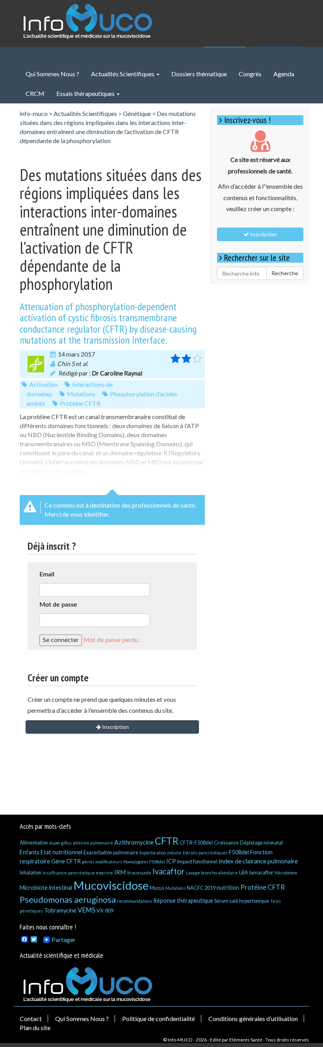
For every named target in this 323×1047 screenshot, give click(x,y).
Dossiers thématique (199, 73)
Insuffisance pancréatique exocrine (78, 872)
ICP (171, 861)
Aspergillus (60, 842)
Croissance (226, 842)
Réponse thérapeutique (183, 900)
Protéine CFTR (80, 403)
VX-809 (105, 910)
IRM (120, 872)
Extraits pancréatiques (205, 852)
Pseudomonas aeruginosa (68, 899)
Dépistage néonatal (261, 842)
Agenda (283, 73)
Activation (43, 384)
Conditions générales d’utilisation (253, 1018)
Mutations (81, 393)
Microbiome (286, 872)
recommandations (134, 900)
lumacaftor (261, 872)
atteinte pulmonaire (93, 842)
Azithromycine (134, 842)
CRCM (35, 93)
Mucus (157, 888)
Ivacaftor (168, 871)
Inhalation (30, 872)
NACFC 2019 (201, 888)
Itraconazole (139, 872)
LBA (243, 872)
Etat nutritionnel (61, 852)
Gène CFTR (66, 861)
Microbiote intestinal (46, 887)
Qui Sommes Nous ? (52, 73)
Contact (31, 1018)
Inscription (115, 726)
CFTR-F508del (196, 842)
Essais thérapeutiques (86, 93)
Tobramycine (60, 910)
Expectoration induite (160, 852)
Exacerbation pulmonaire (111, 852)
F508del (239, 852)
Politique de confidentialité (158, 1018)
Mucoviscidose (111, 885)
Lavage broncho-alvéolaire (212, 872)
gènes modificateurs (102, 861)
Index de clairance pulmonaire (258, 861)
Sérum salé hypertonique (241, 901)
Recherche (284, 273)
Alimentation (34, 842)
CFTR (166, 840)
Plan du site (35, 1027)
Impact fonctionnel (197, 861)
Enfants (29, 852)
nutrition (228, 887)
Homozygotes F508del (144, 861)
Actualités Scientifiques (123, 73)
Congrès (250, 73)
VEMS (86, 910)
